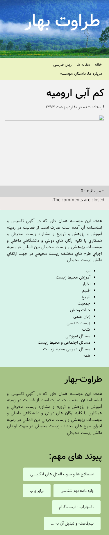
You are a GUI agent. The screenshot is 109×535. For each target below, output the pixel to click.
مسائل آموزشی (77, 336)
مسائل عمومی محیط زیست (66, 349)
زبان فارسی (62, 64)
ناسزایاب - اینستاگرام (76, 507)
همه (86, 355)
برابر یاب (37, 491)
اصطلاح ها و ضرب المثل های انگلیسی (62, 474)
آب (88, 271)
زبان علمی (81, 316)
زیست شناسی (78, 323)
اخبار (86, 284)
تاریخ (86, 297)
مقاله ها (83, 64)
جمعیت (84, 303)
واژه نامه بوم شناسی (77, 491)
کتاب (86, 329)
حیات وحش (80, 310)
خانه (98, 64)
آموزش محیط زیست (73, 277)
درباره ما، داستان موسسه (81, 73)
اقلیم (86, 290)
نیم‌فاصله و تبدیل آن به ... (72, 523)
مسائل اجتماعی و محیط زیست (64, 342)
